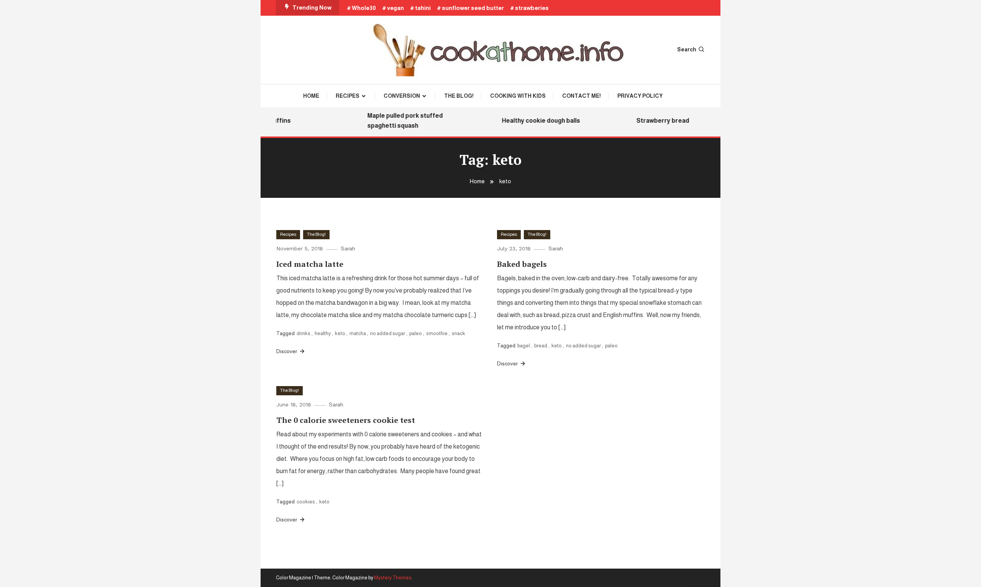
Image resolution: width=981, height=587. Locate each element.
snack (458, 333)
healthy (323, 333)
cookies (306, 502)
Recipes (347, 96)
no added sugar (387, 333)
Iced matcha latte (309, 264)
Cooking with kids (518, 96)
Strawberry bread (656, 120)
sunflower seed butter (473, 8)
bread (540, 346)
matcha (357, 333)
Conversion (402, 96)
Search (686, 49)
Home (311, 96)
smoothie (437, 333)
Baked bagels (522, 264)
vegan (395, 8)
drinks (303, 333)
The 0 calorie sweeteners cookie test (345, 420)
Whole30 (364, 8)
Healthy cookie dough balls (535, 120)
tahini (423, 8)
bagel (523, 346)
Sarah (348, 248)
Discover (287, 351)
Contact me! (581, 96)
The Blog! (459, 96)
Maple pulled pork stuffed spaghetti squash (399, 120)
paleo (415, 333)
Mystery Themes (393, 577)
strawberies (532, 8)
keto (340, 333)
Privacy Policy (640, 96)
